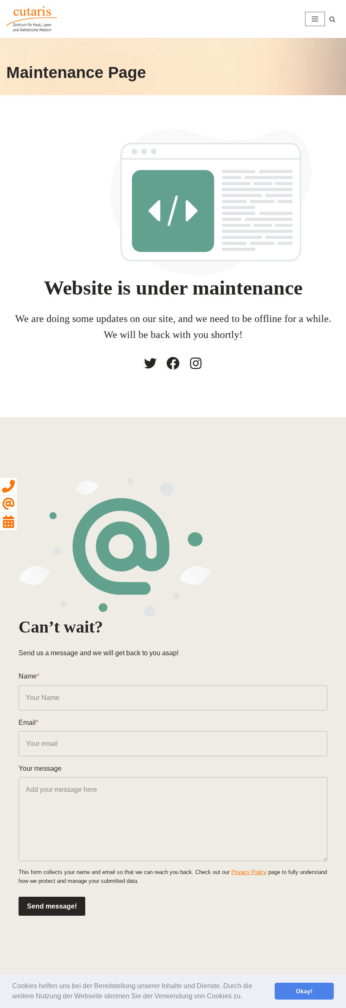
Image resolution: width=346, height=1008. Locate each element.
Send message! (52, 906)
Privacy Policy (249, 872)
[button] (245, 997)
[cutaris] (31, 19)
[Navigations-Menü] (315, 19)
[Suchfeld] (332, 19)
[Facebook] (173, 363)
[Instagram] (195, 363)
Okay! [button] (304, 991)
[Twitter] (150, 363)
